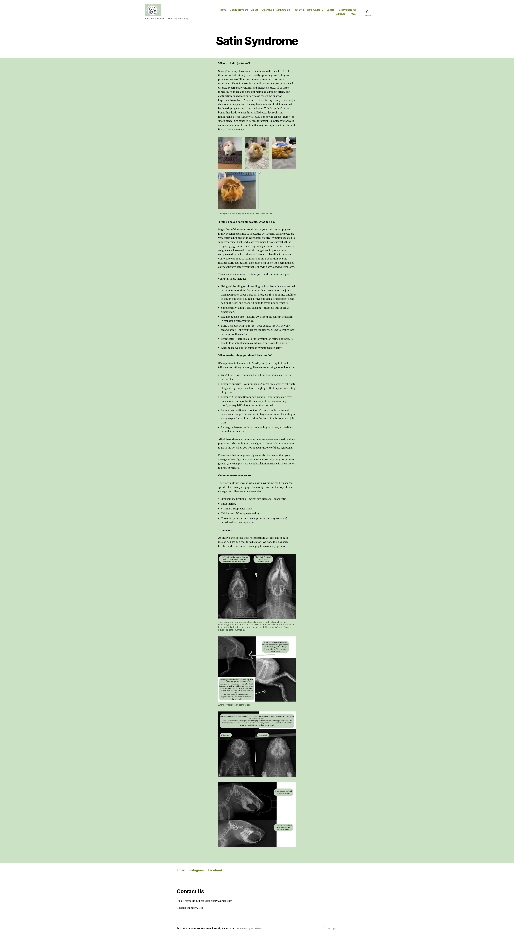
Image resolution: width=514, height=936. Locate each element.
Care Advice (313, 9)
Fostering (299, 9)
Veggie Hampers (239, 9)
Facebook (215, 870)
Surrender (341, 13)
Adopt (254, 9)
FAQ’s (353, 13)
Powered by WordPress (250, 928)
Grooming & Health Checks (275, 9)
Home (223, 9)
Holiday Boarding (347, 9)
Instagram (196, 870)
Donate (330, 9)
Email (181, 870)
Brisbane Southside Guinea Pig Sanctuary (210, 928)
